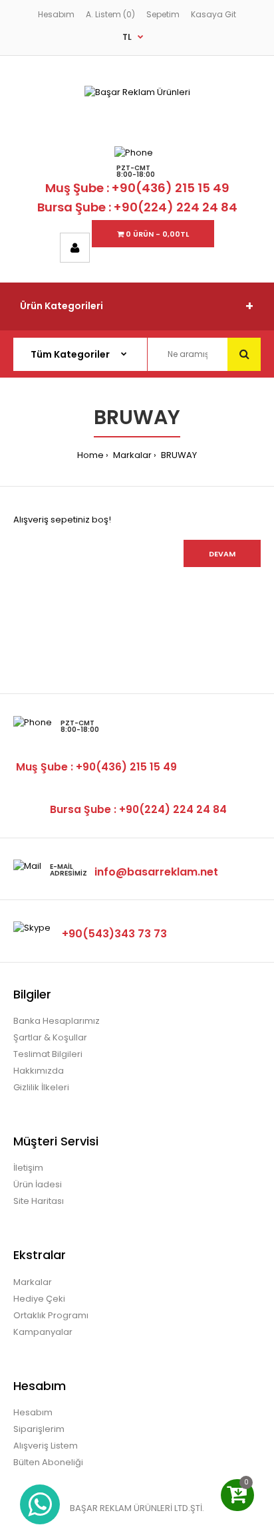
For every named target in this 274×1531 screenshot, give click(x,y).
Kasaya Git (213, 14)
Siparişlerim (39, 1429)
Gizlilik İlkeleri (41, 1087)
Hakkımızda (38, 1070)
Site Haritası (38, 1201)
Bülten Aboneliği (48, 1462)
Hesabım (56, 14)
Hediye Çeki (39, 1298)
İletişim (28, 1167)
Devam (222, 553)
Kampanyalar (42, 1332)
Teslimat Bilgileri (47, 1054)
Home (90, 455)
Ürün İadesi (37, 1184)
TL (127, 37)
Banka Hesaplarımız (56, 1020)
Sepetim (163, 14)
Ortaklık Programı (50, 1315)
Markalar (131, 455)
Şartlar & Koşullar (50, 1037)
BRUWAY (178, 455)
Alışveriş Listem (45, 1445)
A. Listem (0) (110, 14)
